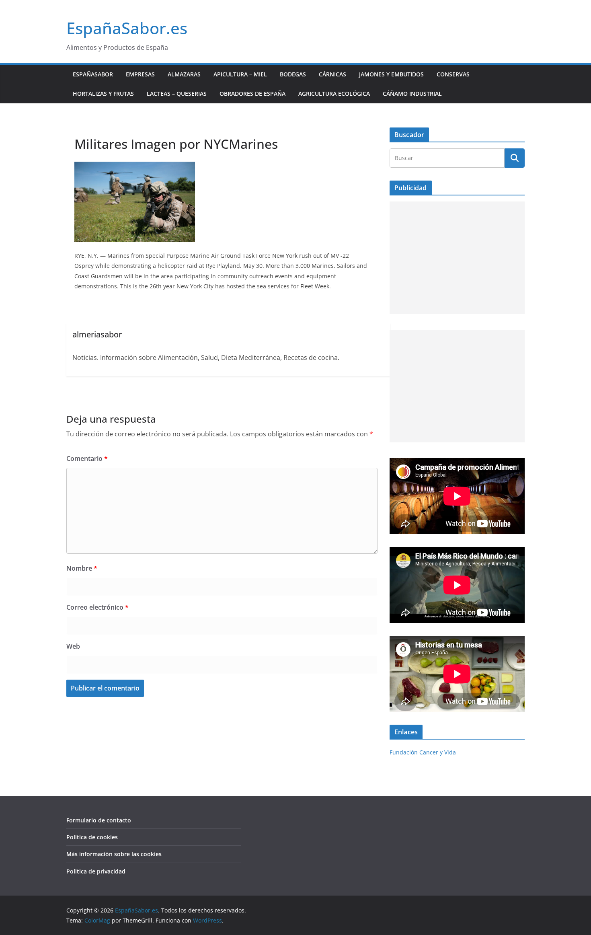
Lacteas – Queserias (177, 93)
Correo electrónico (97, 607)
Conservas (453, 74)
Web (73, 646)
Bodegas (293, 74)
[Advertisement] (457, 257)
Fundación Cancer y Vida (423, 752)
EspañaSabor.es (126, 28)
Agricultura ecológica (334, 93)
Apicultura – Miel (240, 74)
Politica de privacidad (95, 871)
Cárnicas (332, 74)
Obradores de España (252, 93)
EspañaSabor (93, 74)
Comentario (87, 458)
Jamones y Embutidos (391, 74)
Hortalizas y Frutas (103, 93)
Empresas (140, 74)
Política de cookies (92, 837)
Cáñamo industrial (412, 93)
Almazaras (184, 74)
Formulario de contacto (98, 820)
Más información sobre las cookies (114, 854)
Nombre (81, 568)
